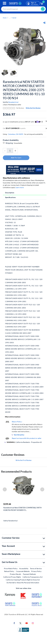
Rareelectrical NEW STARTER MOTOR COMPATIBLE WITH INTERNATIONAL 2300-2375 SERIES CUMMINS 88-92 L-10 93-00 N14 (24, 90)
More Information (12, 417)
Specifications (10, 197)
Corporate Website (23, 571)
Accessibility (23, 568)
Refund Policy (9, 571)
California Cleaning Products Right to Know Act (23, 580)
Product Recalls (15, 574)
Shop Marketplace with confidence (16, 178)
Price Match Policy (10, 568)
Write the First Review (33, 108)
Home (5, 18)
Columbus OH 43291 (15, 134)
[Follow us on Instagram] (32, 623)
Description (9, 193)
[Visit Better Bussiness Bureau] (23, 630)
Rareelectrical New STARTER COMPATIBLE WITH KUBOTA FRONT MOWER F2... (22, 509)
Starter (14, 18)
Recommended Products (16, 471)
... (9, 18)
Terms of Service (36, 568)
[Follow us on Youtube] (26, 623)
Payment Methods (29, 574)
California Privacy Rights (12, 577)
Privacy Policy (36, 571)
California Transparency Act (33, 577)
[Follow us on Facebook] (14, 623)
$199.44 (7, 504)
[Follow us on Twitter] (20, 623)
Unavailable (18, 143)
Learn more (20, 187)
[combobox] (23, 9)
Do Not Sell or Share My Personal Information (23, 583)
